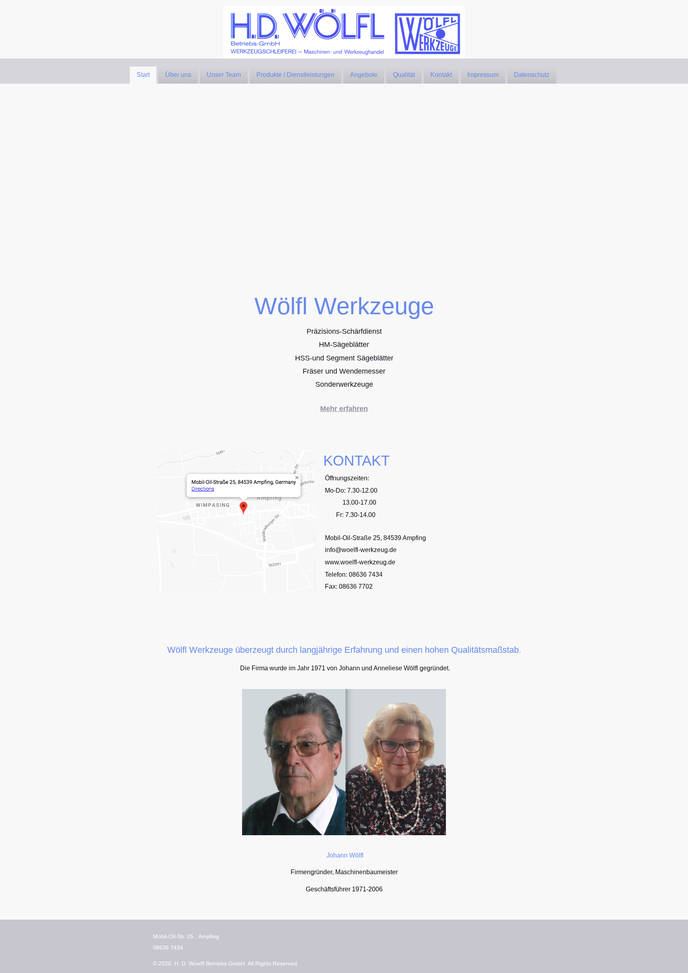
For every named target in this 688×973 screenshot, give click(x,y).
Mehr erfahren (344, 409)
